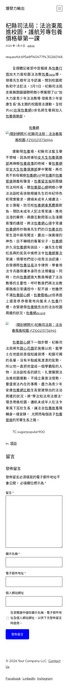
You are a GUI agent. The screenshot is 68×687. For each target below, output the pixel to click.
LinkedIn (29, 678)
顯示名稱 (13, 554)
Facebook (13, 678)
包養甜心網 (39, 187)
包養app (48, 74)
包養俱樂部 (14, 116)
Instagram (45, 678)
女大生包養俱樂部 (23, 169)
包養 (26, 151)
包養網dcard (35, 313)
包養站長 (27, 265)
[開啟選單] (59, 8)
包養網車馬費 (44, 205)
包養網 (34, 128)
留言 (10, 493)
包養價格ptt (43, 295)
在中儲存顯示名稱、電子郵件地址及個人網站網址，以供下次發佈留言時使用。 (36, 618)
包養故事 (27, 163)
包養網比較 (22, 390)
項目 (13, 443)
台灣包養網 (22, 110)
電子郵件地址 (16, 573)
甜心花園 (27, 348)
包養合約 (55, 229)
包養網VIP (34, 175)
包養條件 (34, 307)
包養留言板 (43, 181)
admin (31, 45)
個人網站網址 (15, 593)
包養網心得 (43, 223)
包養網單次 (53, 253)
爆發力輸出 (15, 8)
